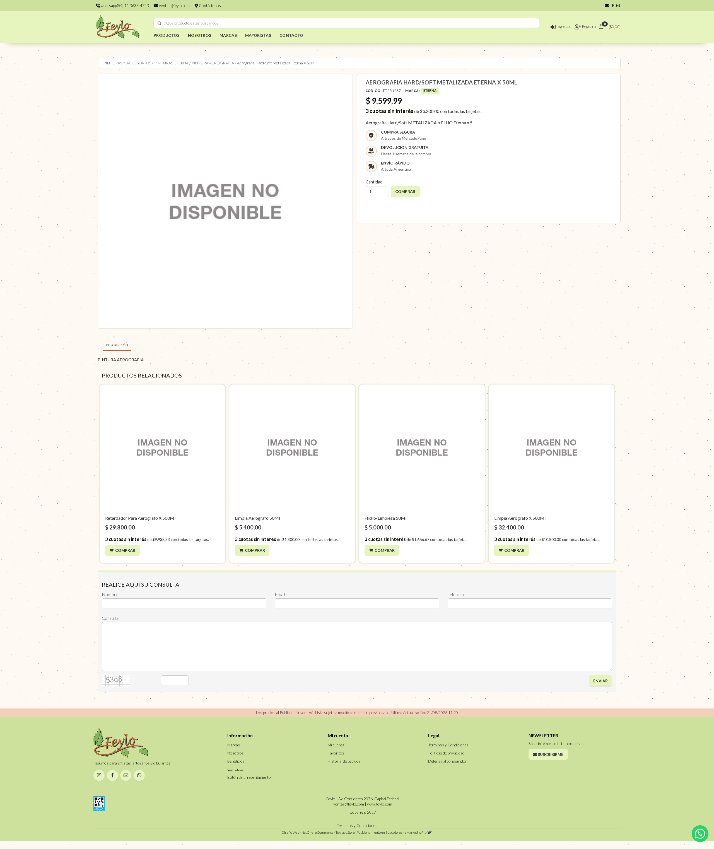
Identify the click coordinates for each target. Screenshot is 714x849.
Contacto (235, 769)
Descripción (117, 345)
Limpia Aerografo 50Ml (257, 518)
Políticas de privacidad (446, 753)
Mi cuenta (336, 744)
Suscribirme (550, 754)
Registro (588, 26)
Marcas (233, 744)
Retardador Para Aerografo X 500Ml (140, 518)
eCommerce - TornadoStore (335, 832)
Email (280, 594)
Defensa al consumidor (447, 761)
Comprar (125, 550)
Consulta (110, 618)
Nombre (110, 594)
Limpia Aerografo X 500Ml (520, 518)
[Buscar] (159, 23)
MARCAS (228, 35)
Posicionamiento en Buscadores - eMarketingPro (391, 832)
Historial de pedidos (344, 761)
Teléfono (456, 594)
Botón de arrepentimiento (249, 777)
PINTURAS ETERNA (171, 63)
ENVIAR (600, 680)
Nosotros (235, 753)
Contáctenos (209, 5)
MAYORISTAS (258, 35)
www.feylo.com (379, 804)
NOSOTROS (199, 35)
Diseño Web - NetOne (297, 832)
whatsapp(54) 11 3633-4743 (124, 5)
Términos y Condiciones (448, 744)
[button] (607, 5)
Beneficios (236, 761)
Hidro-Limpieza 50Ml (385, 518)
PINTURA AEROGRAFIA (213, 63)
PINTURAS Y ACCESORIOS (127, 63)
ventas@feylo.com (174, 5)
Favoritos (336, 753)
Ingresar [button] (563, 26)
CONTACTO (291, 35)
